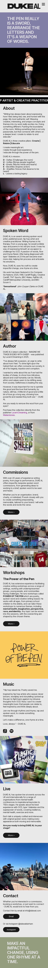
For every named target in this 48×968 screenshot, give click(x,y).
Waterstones (9, 415)
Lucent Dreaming (19, 412)
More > (11, 512)
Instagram (11, 929)
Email (11, 916)
